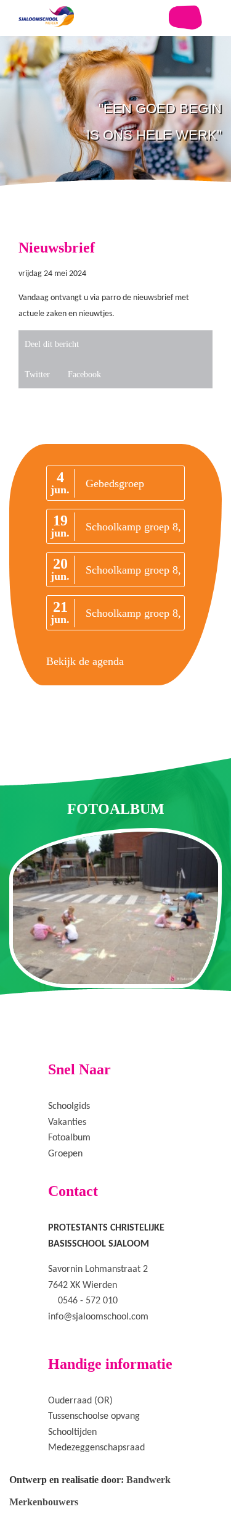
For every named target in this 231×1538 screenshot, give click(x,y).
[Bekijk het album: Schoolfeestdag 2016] (115, 907)
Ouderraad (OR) (80, 1401)
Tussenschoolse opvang (94, 1416)
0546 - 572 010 (88, 1301)
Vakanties (67, 1122)
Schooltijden (72, 1432)
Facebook (84, 374)
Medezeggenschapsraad (96, 1448)
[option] (115, 148)
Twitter (37, 374)
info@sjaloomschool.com (98, 1317)
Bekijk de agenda (85, 661)
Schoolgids (69, 1106)
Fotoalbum (69, 1138)
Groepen (65, 1154)
